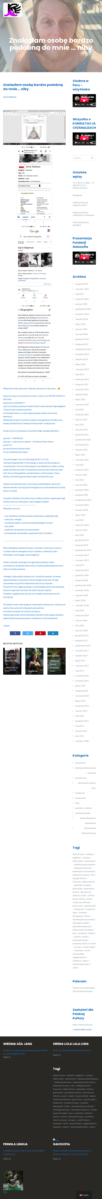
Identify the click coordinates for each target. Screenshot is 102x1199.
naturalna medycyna (82, 926)
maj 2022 (79, 409)
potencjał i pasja (82, 813)
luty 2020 (79, 535)
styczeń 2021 (81, 485)
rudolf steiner (83, 1120)
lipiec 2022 (80, 399)
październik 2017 (83, 645)
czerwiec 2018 (82, 605)
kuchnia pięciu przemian (83, 919)
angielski (77, 857)
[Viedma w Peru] (12, 9)
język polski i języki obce (87, 785)
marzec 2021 (81, 474)
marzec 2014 (81, 711)
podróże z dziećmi (83, 808)
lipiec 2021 (80, 454)
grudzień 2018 (82, 575)
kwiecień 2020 (82, 525)
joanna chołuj (79, 898)
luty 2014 (79, 716)
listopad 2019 (81, 545)
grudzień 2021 (82, 434)
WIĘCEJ (7, 1057)
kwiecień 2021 (82, 469)
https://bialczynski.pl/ (83, 1024)
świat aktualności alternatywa (88, 820)
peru (75, 933)
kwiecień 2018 (82, 615)
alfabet (90, 854)
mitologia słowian (81, 923)
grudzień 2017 (82, 635)
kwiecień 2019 (82, 570)
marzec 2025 (81, 304)
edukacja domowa (83, 868)
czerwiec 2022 (82, 404)
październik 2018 (83, 585)
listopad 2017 (81, 640)
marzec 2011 (81, 731)
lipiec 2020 (80, 515)
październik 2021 (83, 439)
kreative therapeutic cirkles (70, 1104)
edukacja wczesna (81, 874)
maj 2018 (79, 610)
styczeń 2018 (81, 630)
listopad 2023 (81, 344)
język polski (89, 1099)
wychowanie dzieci (81, 964)
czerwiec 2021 (82, 459)
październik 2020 (83, 500)
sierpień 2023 (81, 359)
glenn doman (69, 1089)
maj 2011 (79, 726)
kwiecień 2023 (82, 379)
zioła (75, 967)
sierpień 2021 (81, 449)
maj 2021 (79, 464)
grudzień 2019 (82, 540)
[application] (84, 100)
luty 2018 (79, 625)
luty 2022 (79, 424)
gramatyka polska (73, 1092)
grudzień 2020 (82, 490)
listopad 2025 (81, 284)
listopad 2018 (81, 580)
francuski (77, 881)
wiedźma (77, 960)
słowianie (79, 950)
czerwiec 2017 (82, 665)
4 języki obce (79, 854)
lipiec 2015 (80, 685)
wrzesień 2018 (82, 590)
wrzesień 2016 (82, 675)
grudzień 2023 (82, 339)
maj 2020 (79, 520)
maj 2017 (79, 670)
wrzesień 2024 (82, 314)
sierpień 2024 (81, 319)
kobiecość (80, 793)
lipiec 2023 (80, 364)
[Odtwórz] (76, 104)
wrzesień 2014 (82, 695)
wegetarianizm (79, 957)
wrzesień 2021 (82, 444)
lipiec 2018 (80, 600)
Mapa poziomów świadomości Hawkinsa (83, 213)
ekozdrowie (80, 778)
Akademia (77, 195)
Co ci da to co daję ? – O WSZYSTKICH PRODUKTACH (83, 185)
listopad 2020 (81, 495)
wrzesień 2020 (82, 505)
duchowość (80, 762)
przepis (78, 947)
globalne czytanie (83, 885)
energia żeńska (79, 878)
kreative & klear (71, 1102)
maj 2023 (79, 374)
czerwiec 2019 (82, 560)
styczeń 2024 (81, 334)
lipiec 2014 (80, 700)
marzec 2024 (81, 329)
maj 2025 (79, 294)
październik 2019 (83, 550)
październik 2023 (83, 349)
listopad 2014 (81, 690)
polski (85, 936)
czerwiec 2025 (82, 289)
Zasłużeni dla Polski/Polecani (89, 830)
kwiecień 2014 (82, 706)
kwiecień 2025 (82, 299)
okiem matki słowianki (83, 929)
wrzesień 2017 (82, 650)
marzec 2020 (81, 530)
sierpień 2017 (81, 655)
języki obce (78, 905)
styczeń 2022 (81, 429)
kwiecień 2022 (82, 414)
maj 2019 (79, 565)
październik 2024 (83, 309)
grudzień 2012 (82, 721)
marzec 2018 (81, 620)
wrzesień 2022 (82, 389)
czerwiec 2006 (82, 741)
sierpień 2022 (81, 394)
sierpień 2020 (81, 510)
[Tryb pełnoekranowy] (94, 104)
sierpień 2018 (81, 595)
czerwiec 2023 (82, 369)
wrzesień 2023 (82, 354)
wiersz (86, 960)
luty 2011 (79, 736)
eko (92, 874)
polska (78, 936)
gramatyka (78, 888)
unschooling (78, 953)
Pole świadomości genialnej (81, 223)
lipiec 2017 (80, 660)
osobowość (80, 798)
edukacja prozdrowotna (83, 871)
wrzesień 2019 (82, 555)
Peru (77, 803)
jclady (91, 895)
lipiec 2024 (80, 324)
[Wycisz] (91, 104)
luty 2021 (79, 479)
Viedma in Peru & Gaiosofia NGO (80, 203)
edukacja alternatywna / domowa (85, 770)
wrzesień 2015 (82, 680)
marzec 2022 (81, 419)
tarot (87, 950)
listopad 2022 (81, 384)
